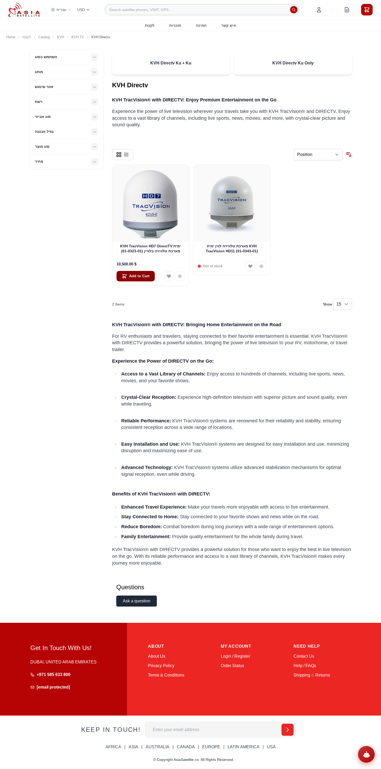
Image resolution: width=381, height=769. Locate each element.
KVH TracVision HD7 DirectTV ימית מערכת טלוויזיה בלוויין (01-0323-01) (150, 248)
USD (81, 10)
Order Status (232, 665)
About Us (156, 656)
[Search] (293, 9)
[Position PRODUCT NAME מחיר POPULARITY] (318, 154)
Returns (322, 675)
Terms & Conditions (166, 675)
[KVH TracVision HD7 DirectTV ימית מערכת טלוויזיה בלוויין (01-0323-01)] (150, 203)
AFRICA (113, 747)
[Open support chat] (366, 754)
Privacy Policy (161, 665)
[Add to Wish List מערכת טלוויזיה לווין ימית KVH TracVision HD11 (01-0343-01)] (250, 266)
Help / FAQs (305, 665)
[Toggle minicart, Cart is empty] (367, 9)
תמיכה (201, 25)
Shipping (302, 675)
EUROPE (211, 747)
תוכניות (175, 25)
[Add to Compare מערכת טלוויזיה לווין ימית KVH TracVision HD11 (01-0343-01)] (261, 266)
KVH (60, 37)
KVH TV (77, 37)
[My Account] (319, 9)
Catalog (44, 37)
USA (271, 747)
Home (10, 37)
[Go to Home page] (24, 10)
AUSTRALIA (157, 747)
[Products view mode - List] (126, 154)
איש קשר (228, 25)
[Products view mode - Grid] (119, 154)
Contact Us (304, 656)
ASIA (133, 747)
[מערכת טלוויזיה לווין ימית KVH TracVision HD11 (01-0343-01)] (232, 203)
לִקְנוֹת (149, 25)
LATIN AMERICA (243, 747)
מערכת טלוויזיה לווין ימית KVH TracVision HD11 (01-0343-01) (232, 248)
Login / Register (235, 656)
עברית (61, 10)
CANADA (186, 747)
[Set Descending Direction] (349, 154)
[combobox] (202, 9)
